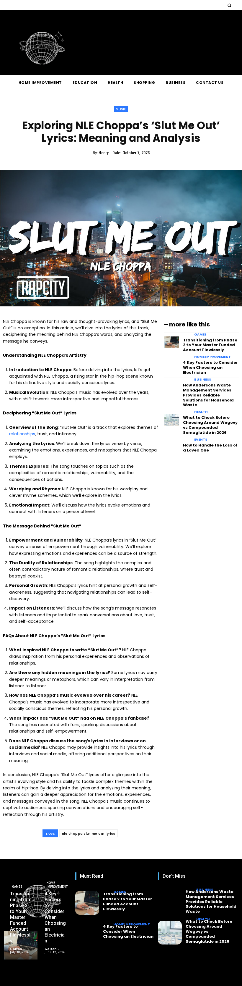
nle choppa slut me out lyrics (88, 833)
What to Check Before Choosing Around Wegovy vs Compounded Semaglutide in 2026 (210, 425)
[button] (229, 5)
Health (201, 412)
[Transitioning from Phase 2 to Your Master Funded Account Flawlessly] (171, 342)
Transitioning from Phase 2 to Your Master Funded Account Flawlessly (210, 345)
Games (200, 334)
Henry (104, 152)
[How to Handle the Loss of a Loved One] (171, 447)
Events (200, 439)
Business (202, 379)
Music (121, 109)
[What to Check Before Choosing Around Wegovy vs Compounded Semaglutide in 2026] (171, 420)
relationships (22, 434)
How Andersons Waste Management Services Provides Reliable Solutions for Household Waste (208, 395)
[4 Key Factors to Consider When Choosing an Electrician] (171, 365)
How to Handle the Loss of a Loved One (210, 447)
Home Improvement (212, 356)
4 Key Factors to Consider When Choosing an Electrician (210, 367)
